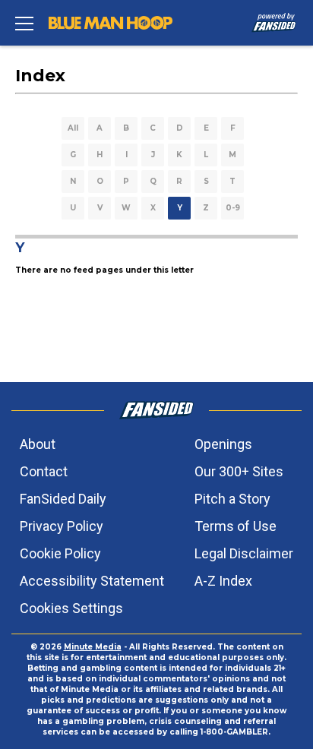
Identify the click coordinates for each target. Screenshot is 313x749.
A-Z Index (223, 581)
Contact (44, 471)
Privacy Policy (61, 526)
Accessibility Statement (92, 581)
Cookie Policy (60, 553)
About (37, 444)
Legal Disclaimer (243, 553)
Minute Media (93, 647)
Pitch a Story (232, 499)
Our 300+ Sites (238, 471)
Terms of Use (235, 526)
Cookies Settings (71, 608)
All (73, 128)
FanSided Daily (63, 499)
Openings (223, 444)
